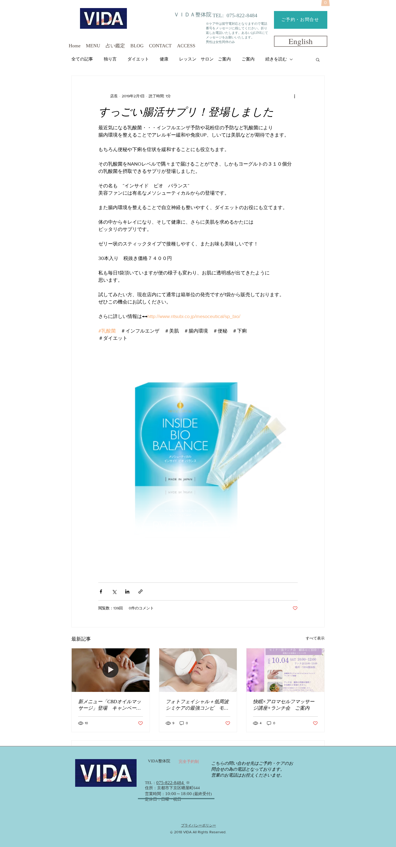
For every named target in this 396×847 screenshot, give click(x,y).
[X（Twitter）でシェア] (114, 591)
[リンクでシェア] (140, 591)
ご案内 (248, 59)
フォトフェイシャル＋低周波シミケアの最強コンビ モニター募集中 (197, 705)
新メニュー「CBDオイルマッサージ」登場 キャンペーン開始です (109, 705)
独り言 (110, 59)
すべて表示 (315, 638)
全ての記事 (82, 59)
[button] (317, 59)
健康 (164, 59)
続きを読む (276, 59)
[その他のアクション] (294, 96)
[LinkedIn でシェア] (127, 591)
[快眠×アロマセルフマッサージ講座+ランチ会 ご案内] (285, 670)
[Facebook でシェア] (100, 591)
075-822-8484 (242, 15)
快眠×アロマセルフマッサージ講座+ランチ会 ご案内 (283, 705)
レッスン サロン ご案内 (205, 59)
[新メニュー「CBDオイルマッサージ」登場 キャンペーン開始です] (111, 670)
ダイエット (138, 59)
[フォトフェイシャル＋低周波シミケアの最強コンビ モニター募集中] (198, 670)
